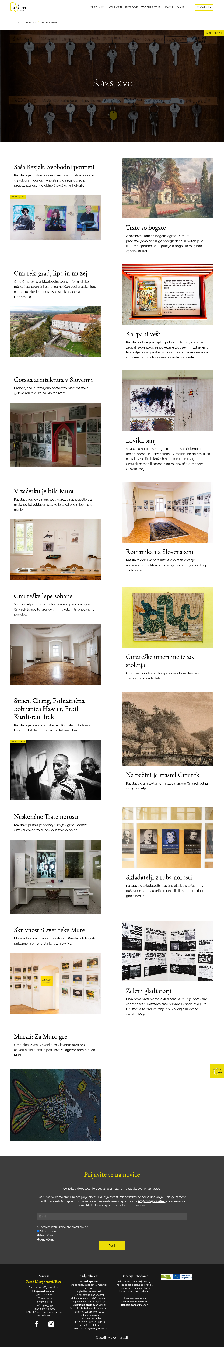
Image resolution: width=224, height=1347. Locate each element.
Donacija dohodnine (132, 1301)
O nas (181, 7)
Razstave (131, 7)
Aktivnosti (114, 7)
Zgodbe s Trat (150, 7)
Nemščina (46, 1235)
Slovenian (204, 7)
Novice (168, 7)
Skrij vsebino (214, 32)
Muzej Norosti (27, 22)
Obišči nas (97, 7)
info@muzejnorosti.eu (152, 1201)
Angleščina (47, 1239)
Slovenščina (48, 1231)
